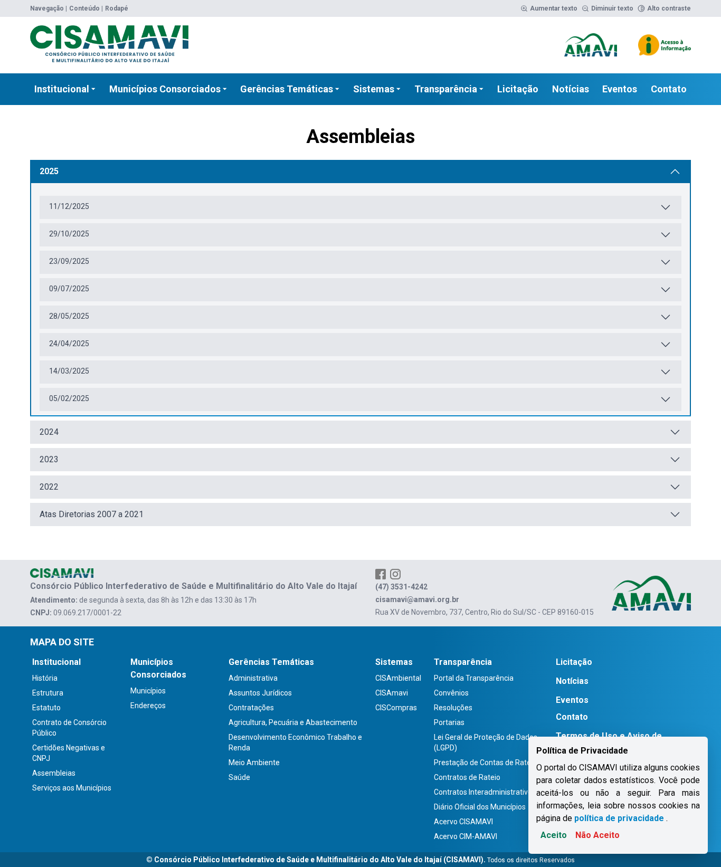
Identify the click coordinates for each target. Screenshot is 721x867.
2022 (49, 487)
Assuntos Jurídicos (260, 693)
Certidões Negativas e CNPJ (68, 753)
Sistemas (373, 88)
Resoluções (453, 707)
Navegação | (48, 8)
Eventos (619, 88)
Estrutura (47, 693)
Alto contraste (669, 8)
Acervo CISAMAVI (463, 821)
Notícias (570, 88)
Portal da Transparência (474, 678)
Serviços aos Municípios (71, 788)
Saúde (239, 777)
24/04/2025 (69, 343)
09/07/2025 (69, 288)
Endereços (148, 705)
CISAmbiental (398, 678)
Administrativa (253, 678)
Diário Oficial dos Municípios (480, 807)
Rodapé (116, 8)
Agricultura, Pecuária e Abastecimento (293, 722)
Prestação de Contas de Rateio (485, 762)
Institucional (61, 88)
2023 (49, 459)
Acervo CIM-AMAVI (465, 836)
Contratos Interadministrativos (485, 792)
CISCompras (396, 707)
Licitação (517, 88)
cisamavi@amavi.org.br (417, 599)
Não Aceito (597, 835)
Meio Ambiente (254, 762)
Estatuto (46, 707)
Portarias (449, 722)
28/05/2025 (69, 316)
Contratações (251, 707)
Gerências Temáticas (286, 88)
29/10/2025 (69, 234)
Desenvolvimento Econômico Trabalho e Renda (295, 742)
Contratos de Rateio (467, 777)
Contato (669, 88)
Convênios (451, 693)
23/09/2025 (69, 261)
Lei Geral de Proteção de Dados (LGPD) (485, 742)
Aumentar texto (553, 8)
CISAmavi (391, 693)
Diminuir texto (612, 8)
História (45, 678)
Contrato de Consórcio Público (69, 727)
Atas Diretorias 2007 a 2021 (92, 514)
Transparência (445, 88)
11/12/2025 (69, 206)
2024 (49, 432)
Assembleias (53, 773)
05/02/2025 (69, 398)
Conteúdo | (86, 8)
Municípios (148, 691)
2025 (49, 171)
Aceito (553, 835)
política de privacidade (619, 818)
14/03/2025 (69, 371)
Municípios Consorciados (165, 88)
